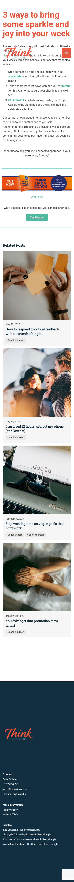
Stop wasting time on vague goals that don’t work (35, 525)
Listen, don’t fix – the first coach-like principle (27, 834)
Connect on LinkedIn (14, 794)
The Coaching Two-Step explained (21, 829)
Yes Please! (37, 217)
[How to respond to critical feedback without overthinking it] (37, 285)
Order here (37, 196)
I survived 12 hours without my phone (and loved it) (34, 428)
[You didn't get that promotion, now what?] (37, 577)
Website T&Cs (10, 814)
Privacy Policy (10, 809)
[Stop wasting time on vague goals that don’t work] (37, 480)
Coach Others (15, 534)
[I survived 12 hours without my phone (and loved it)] (37, 382)
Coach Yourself (16, 340)
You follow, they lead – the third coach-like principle (30, 844)
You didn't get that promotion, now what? (32, 623)
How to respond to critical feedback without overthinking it (32, 331)
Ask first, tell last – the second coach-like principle (29, 839)
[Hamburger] (66, 53)
